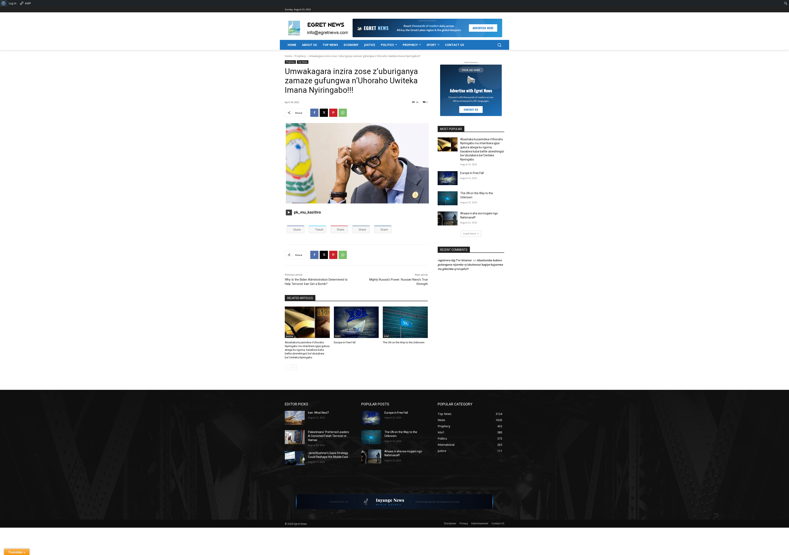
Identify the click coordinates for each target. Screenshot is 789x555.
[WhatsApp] (343, 113)
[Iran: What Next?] (295, 418)
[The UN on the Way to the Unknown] (405, 322)
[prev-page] (287, 367)
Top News (302, 61)
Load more (469, 233)
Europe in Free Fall (344, 342)
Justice (289, 336)
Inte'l (337, 336)
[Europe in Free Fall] (356, 322)
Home (288, 56)
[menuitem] (3, 3)
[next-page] (293, 367)
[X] (324, 113)
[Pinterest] (333, 113)
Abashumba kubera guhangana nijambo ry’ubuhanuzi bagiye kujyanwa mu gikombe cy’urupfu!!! (470, 264)
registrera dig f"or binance (454, 260)
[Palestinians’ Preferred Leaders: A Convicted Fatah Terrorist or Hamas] (295, 437)
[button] (499, 45)
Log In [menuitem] (12, 3)
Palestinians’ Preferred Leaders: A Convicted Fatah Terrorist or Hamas (329, 436)
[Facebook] (314, 113)
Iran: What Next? (318, 412)
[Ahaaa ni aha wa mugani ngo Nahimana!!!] (448, 218)
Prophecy (300, 56)
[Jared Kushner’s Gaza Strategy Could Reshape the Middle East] (295, 458)
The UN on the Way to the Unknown (403, 342)
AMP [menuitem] (28, 3)
